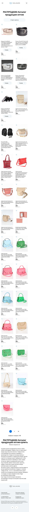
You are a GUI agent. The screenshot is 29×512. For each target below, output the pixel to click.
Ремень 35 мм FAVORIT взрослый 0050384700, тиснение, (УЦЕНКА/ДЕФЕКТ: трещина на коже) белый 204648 (7, 78)
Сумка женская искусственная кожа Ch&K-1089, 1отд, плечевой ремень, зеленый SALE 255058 (22, 364)
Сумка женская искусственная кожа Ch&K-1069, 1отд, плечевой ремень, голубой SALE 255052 (7, 255)
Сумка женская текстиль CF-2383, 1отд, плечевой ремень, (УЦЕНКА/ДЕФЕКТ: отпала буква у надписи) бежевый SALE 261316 (22, 144)
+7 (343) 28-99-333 (4, 496)
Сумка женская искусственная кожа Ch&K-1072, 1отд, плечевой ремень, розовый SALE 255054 (22, 282)
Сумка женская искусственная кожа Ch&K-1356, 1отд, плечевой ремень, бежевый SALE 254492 (7, 392)
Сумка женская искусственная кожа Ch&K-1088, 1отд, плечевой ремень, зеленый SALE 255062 (7, 364)
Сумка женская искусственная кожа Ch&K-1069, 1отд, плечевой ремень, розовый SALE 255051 (7, 282)
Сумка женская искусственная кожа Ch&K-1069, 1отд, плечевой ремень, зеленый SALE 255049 (22, 255)
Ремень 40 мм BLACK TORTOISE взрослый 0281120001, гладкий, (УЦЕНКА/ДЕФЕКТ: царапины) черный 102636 (7, 111)
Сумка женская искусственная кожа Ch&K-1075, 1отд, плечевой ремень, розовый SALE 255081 (7, 337)
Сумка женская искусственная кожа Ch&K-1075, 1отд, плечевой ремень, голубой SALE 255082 (7, 310)
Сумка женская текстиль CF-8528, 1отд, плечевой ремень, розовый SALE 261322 (7, 202)
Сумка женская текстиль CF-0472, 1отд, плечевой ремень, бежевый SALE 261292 (7, 228)
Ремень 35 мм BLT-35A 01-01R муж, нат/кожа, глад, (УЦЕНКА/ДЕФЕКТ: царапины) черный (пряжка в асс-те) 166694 (22, 43)
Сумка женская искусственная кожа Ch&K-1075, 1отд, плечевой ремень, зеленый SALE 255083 (22, 310)
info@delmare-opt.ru (20, 498)
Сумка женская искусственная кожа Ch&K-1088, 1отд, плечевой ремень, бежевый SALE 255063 (22, 337)
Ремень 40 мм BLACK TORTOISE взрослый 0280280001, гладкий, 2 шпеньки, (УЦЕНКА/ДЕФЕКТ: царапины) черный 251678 (21, 78)
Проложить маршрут (20, 493)
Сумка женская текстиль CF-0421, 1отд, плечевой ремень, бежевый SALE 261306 (22, 110)
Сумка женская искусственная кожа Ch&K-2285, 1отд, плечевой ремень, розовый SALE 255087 (7, 419)
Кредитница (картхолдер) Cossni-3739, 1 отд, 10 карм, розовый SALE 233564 (21, 228)
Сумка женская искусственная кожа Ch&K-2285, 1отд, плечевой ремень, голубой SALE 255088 (22, 392)
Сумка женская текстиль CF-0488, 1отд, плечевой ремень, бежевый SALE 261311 (22, 202)
